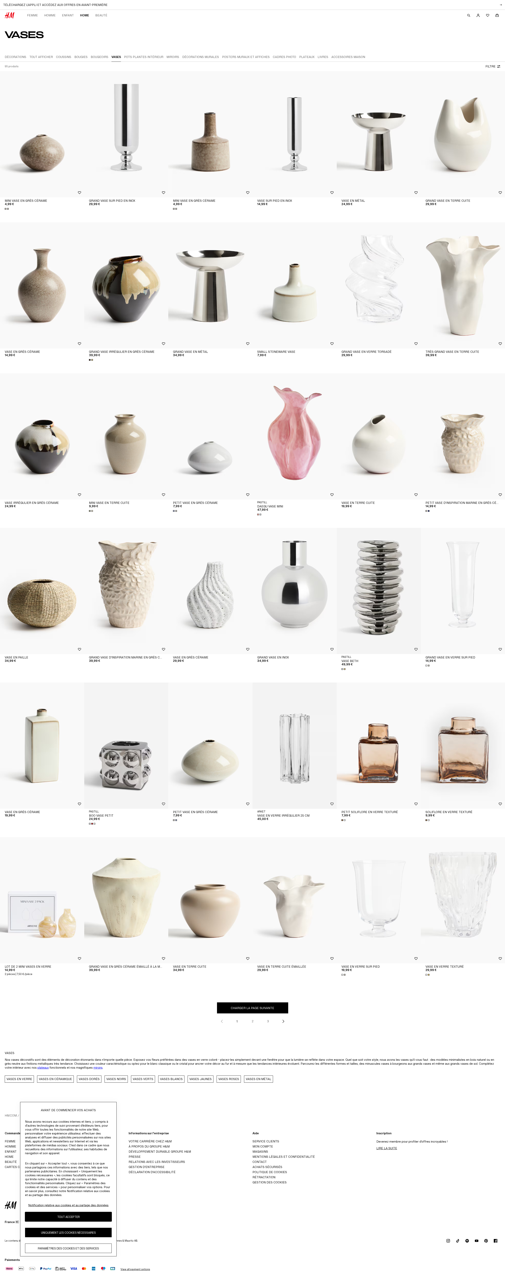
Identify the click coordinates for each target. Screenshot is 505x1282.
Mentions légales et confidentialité (283, 1156)
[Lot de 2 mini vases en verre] (42, 900)
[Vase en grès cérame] (42, 285)
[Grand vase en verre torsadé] (379, 285)
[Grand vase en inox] (294, 591)
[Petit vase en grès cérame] (210, 436)
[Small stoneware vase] (294, 285)
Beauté (101, 15)
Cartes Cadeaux (18, 1167)
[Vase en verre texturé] (463, 900)
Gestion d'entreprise (147, 1167)
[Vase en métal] (379, 134)
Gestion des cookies (269, 1182)
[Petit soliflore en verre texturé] (379, 746)
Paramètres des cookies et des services (68, 1248)
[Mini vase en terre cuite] (126, 436)
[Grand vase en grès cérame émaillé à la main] (126, 900)
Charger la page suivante (252, 1008)
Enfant (68, 15)
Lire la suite (386, 1148)
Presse (135, 1156)
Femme (32, 15)
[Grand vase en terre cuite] (463, 134)
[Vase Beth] (379, 591)
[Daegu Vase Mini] (294, 436)
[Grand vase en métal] (210, 285)
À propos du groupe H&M (149, 1146)
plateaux (43, 1067)
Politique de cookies (269, 1172)
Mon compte (262, 1146)
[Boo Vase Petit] (126, 746)
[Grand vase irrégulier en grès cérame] (126, 285)
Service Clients (265, 1141)
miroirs (98, 1067)
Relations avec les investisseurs (157, 1161)
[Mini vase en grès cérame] (42, 134)
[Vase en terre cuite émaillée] (294, 900)
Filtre (490, 66)
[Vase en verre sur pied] (379, 900)
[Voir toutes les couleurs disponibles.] (7, 208)
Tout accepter (68, 1216)
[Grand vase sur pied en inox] (126, 134)
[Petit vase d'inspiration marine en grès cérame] (463, 436)
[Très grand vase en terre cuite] (463, 285)
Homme (50, 15)
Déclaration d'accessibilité (152, 1172)
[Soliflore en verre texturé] (463, 746)
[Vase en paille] (42, 591)
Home (84, 15)
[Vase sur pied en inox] (294, 134)
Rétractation (263, 1177)
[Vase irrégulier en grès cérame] (42, 436)
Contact (259, 1161)
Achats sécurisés (267, 1167)
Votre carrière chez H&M (150, 1141)
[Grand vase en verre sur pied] (463, 591)
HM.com (11, 1115)
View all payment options (135, 1269)
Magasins (260, 1151)
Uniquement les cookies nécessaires (68, 1232)
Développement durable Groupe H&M (160, 1151)
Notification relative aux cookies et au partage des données (68, 1205)
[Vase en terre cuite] (379, 436)
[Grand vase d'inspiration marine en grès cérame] (126, 591)
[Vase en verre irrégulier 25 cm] (294, 746)
